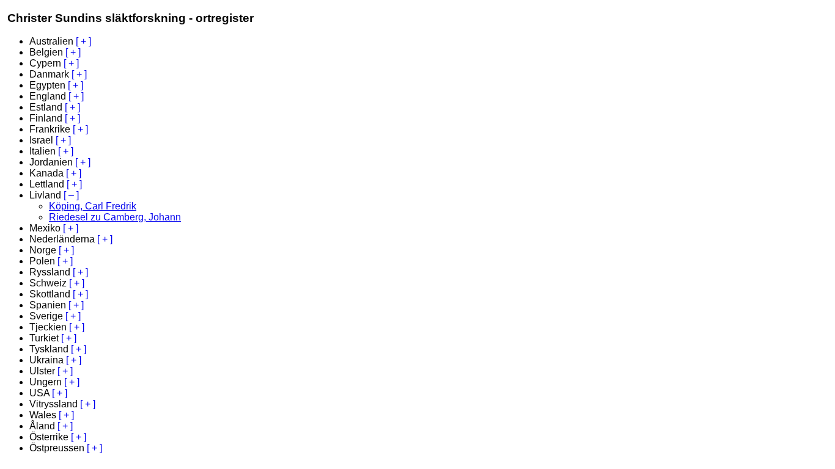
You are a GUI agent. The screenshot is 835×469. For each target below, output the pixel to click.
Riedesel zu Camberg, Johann (115, 217)
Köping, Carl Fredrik (92, 206)
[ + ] (83, 41)
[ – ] (71, 195)
